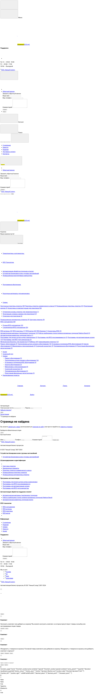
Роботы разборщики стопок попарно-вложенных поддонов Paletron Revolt (27, 497)
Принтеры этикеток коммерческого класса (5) (40, 306)
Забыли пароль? (5, 410)
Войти (2, 412)
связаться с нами (14, 427)
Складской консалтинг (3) (44, 346)
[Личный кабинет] (8, 202)
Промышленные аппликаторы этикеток (16, 475)
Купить (2, 432)
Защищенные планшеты (11, 468)
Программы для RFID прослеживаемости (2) (52, 337)
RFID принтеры (8, 511)
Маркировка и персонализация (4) (24, 346)
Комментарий (37, 440)
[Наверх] (8, 403)
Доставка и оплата (9, 152)
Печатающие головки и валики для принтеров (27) (20, 314)
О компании (7, 145)
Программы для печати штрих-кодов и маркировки (20, 482)
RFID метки (6, 513)
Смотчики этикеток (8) (37, 319)
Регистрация (4, 414)
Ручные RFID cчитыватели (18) (13, 325)
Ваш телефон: (7, 98)
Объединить (7, 653)
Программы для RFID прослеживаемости (16, 484)
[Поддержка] (9, 75)
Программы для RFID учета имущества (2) (17, 339)
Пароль (27, 408)
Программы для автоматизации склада (16, 486)
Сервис (5, 356)
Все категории (20, 243)
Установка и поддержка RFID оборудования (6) (67, 344)
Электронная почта (7, 408)
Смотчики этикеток (9, 466)
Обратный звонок (9, 91)
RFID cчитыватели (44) (8, 322)
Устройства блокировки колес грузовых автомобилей (21, 457)
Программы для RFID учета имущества (16, 488)
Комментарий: (8, 107)
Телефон (18, 440)
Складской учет (8, 354)
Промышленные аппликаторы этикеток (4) (14, 319)
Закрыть (4, 111)
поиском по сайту (38, 427)
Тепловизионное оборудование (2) (65, 346)
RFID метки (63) (31, 331)
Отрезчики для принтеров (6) (12, 316)
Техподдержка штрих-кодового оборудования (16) (34, 344)
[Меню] (9, 4)
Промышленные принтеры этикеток (15, 472)
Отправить (5, 109)
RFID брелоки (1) (42, 331)
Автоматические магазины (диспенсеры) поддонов (20, 495)
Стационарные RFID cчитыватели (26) (15, 327)
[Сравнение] (8, 211)
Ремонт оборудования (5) (8, 344)
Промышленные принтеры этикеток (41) (70, 306)
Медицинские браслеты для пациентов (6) (14, 342)
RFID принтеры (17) (19, 331)
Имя (1, 440)
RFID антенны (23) (6, 331)
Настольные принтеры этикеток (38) (12, 306)
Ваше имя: (6, 96)
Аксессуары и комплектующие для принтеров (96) (25, 308)
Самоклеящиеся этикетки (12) (48, 342)
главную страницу (66, 427)
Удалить (6, 664)
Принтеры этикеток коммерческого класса (17, 470)
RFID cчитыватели (9, 507)
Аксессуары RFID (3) (54, 331)
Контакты (6, 154)
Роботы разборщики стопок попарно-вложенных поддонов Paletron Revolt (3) (64, 333)
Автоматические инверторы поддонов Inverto (18, 500)
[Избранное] (25, 211)
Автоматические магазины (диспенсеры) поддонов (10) (19, 333)
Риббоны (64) (33, 342)
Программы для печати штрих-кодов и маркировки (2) (18, 337)
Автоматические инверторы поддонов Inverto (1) (16, 335)
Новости (5, 147)
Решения (6, 149)
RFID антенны (7, 509)
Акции (5, 352)
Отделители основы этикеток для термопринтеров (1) (21, 312)
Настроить (2, 628)
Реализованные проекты (11, 375)
